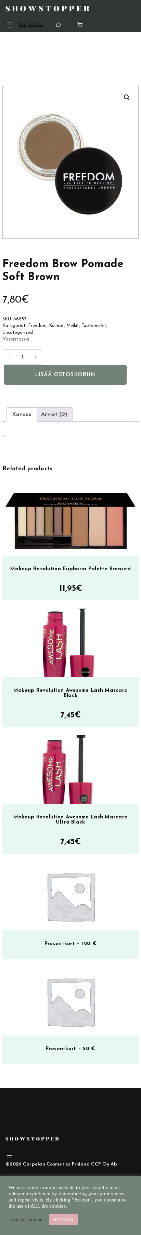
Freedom (37, 325)
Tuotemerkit (93, 325)
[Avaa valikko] (9, 25)
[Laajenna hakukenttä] (58, 24)
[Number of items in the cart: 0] (80, 25)
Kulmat (56, 325)
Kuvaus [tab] (21, 414)
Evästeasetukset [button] (27, 1219)
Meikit (72, 325)
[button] (127, 97)
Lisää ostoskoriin (65, 375)
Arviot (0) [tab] (54, 414)
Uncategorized (17, 332)
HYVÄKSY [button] (63, 1219)
